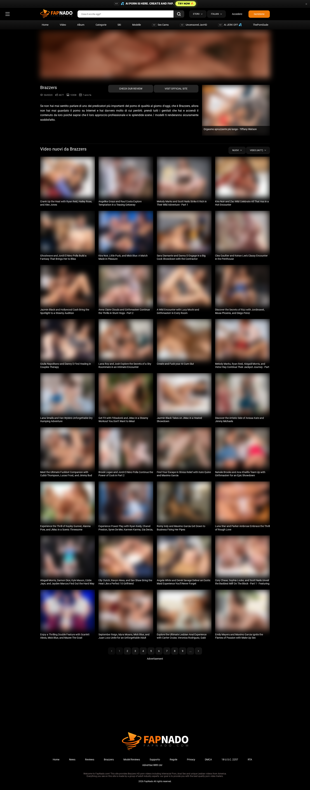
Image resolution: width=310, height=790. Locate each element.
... (190, 651)
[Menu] (7, 14)
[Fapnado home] (155, 749)
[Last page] (198, 651)
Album (80, 24)
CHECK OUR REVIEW (130, 88)
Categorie (101, 24)
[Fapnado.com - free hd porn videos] (56, 14)
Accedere (237, 14)
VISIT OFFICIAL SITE (176, 88)
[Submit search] (178, 14)
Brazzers (109, 759)
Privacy (191, 759)
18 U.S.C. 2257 (230, 759)
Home (45, 24)
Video (63, 24)
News (72, 759)
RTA (250, 759)
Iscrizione (259, 14)
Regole (173, 759)
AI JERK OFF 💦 (230, 24)
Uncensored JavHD (194, 24)
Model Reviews (131, 759)
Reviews (89, 759)
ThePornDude (260, 24)
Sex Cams (161, 24)
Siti (119, 24)
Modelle (136, 24)
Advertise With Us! (152, 765)
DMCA (208, 759)
